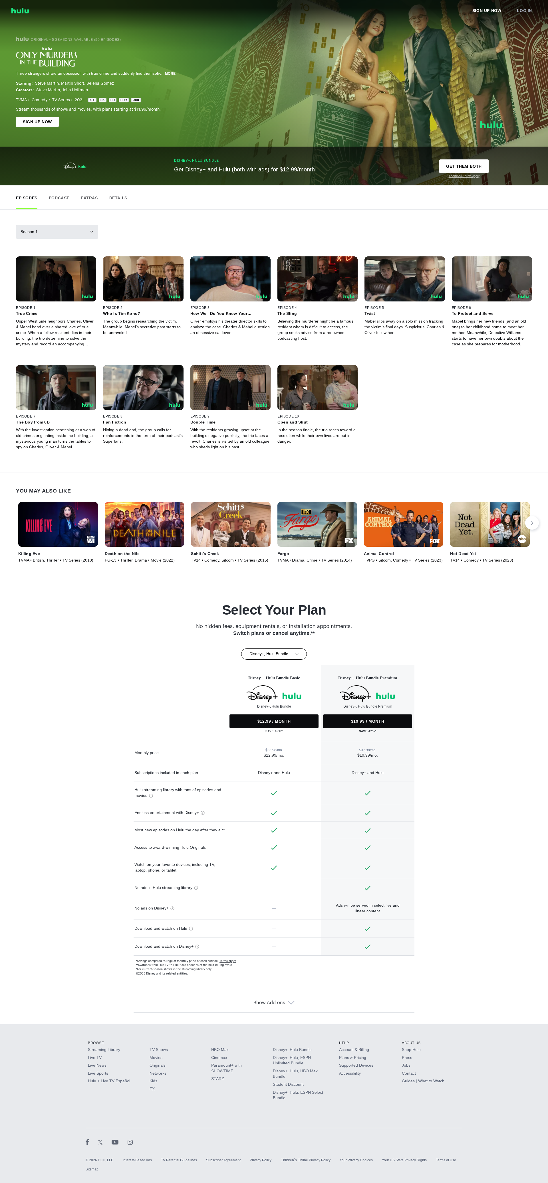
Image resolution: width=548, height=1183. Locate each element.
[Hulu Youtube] (120, 1142)
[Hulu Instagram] (130, 1142)
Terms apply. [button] (227, 961)
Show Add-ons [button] (269, 1002)
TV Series (61, 100)
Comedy (39, 100)
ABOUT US (411, 1043)
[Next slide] (532, 523)
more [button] (170, 74)
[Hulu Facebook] (92, 1142)
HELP (344, 1043)
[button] (26, 197)
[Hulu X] (105, 1142)
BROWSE (96, 1043)
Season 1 (29, 231)
